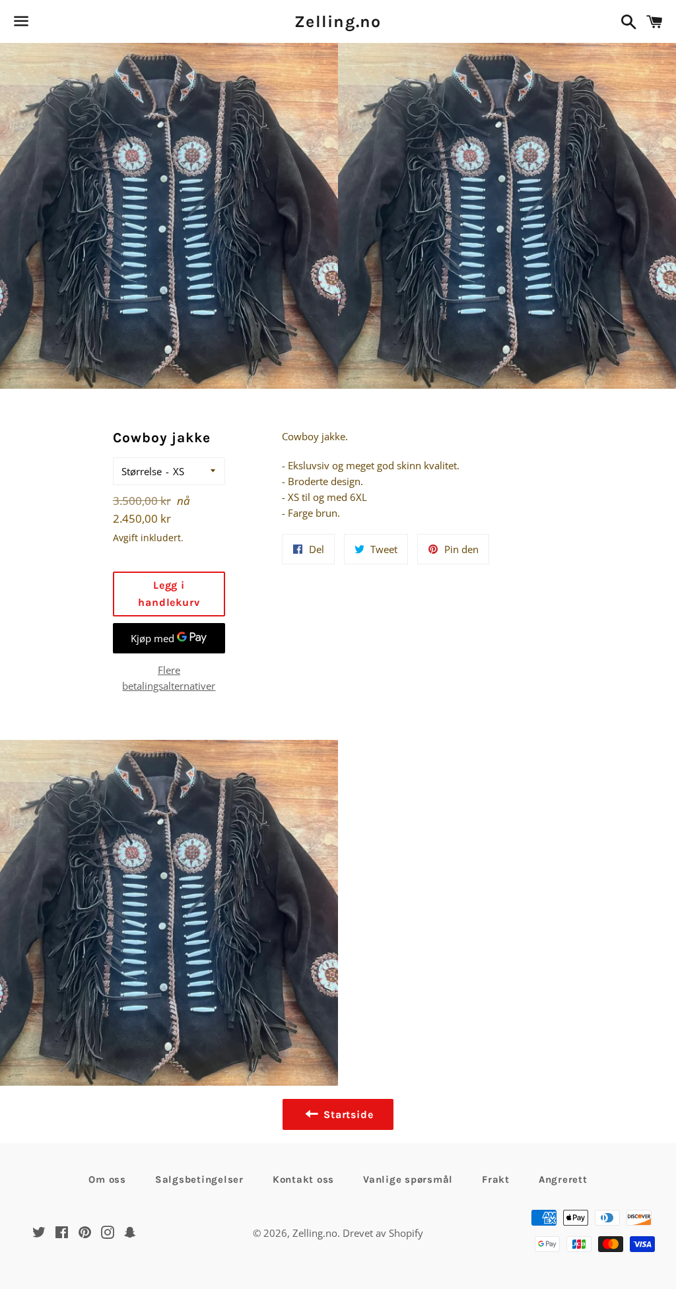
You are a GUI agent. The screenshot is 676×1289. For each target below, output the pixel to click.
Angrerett (563, 1179)
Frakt (496, 1179)
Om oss (107, 1179)
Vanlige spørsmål (408, 1179)
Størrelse (141, 471)
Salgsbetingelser (199, 1179)
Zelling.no (338, 21)
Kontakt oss (303, 1179)
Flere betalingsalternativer (168, 677)
